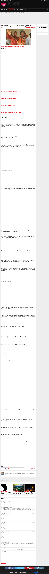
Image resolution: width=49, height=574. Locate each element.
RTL (7, 0)
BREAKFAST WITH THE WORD (29, 27)
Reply (34, 505)
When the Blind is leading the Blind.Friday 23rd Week (9, 108)
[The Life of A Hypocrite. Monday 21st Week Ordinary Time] (6, 488)
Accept (36, 572)
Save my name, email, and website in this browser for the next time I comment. (11, 561)
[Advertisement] (24, 18)
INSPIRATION (6, 9)
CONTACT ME (16, 9)
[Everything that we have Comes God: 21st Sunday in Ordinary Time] (18, 488)
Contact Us (10, 0)
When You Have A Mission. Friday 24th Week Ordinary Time (27, 479)
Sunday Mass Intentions (22, 9)
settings (31, 573)
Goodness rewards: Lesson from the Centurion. (8, 98)
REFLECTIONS (11, 9)
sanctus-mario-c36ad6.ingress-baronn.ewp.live (43, 571)
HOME (2, 9)
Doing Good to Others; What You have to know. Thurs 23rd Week (11, 112)
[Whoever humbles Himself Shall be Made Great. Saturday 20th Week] (29, 488)
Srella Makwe (6, 531)
